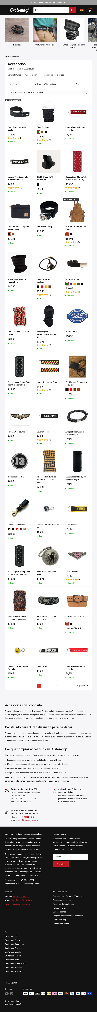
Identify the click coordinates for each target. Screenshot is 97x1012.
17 (57, 686)
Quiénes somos (59, 912)
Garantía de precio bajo (62, 900)
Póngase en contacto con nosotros (68, 916)
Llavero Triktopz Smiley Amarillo (18, 667)
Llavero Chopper (43, 432)
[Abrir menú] (6, 10)
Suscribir (61, 864)
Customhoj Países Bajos (15, 963)
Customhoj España (13, 952)
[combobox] (51, 10)
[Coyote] (42, 132)
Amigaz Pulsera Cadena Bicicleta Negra (75, 433)
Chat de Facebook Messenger (17, 905)
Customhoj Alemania (13, 948)
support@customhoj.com (27, 820)
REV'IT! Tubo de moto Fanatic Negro (17, 280)
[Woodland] (78, 284)
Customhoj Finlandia (13, 967)
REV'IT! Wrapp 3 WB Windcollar (45, 178)
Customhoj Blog (59, 920)
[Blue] (71, 284)
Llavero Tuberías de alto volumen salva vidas (18, 178)
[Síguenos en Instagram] (11, 993)
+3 (29, 529)
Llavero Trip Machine (16, 525)
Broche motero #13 (16, 477)
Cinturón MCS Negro (45, 227)
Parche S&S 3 (71, 332)
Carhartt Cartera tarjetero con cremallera (18, 228)
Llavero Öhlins (71, 525)
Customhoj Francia (13, 956)
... (52, 686)
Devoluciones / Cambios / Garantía (67, 896)
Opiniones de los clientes (63, 904)
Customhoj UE (11, 936)
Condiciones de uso (61, 923)
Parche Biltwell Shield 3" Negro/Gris (47, 618)
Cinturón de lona (72, 279)
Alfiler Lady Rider (72, 572)
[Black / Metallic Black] (13, 529)
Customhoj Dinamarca (14, 944)
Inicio (7, 57)
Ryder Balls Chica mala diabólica (46, 573)
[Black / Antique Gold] (9, 529)
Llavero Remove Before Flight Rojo (75, 128)
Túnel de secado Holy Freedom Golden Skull (17, 618)
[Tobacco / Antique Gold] (24, 529)
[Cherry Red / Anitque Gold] (17, 529)
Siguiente (81, 686)
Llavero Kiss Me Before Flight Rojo (75, 667)
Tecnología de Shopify (13, 1004)
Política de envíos (60, 908)
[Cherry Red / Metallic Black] (21, 529)
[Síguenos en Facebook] (7, 993)
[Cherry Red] (42, 286)
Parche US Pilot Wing (16, 432)
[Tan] (46, 286)
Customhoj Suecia (12, 940)
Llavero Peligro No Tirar (47, 382)
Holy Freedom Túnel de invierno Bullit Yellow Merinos (46, 479)
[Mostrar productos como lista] (87, 84)
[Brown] (13, 234)
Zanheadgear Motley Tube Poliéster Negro (76, 478)
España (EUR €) (12, 983)
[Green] (38, 132)
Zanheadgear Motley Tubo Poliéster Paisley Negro (19, 573)
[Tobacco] (49, 286)
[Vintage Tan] (78, 389)
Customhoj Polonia (13, 971)
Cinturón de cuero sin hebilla (17, 128)
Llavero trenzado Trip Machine (46, 280)
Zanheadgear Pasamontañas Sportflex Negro (47, 334)
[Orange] (75, 284)
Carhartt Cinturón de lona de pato (77, 618)
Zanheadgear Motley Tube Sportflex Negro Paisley (19, 383)
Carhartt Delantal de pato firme (75, 228)
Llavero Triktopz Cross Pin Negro (48, 526)
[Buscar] (72, 10)
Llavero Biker (42, 666)
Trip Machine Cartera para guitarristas (76, 383)
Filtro (15, 84)
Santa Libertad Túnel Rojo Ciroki (18, 333)
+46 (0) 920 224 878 (25, 817)
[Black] (46, 132)
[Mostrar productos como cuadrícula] (83, 84)
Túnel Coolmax (43, 127)
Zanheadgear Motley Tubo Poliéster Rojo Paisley (76, 178)
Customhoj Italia (12, 960)
